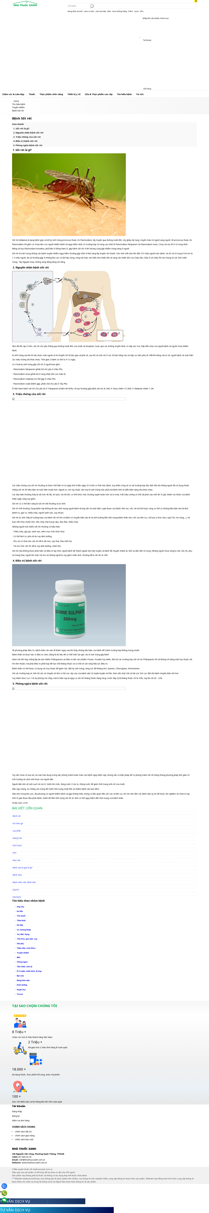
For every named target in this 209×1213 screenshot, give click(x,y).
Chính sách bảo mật (24, 1139)
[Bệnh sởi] (18, 812)
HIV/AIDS (17, 897)
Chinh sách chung (23, 1126)
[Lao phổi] (18, 827)
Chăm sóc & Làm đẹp (13, 94)
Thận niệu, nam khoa (26, 948)
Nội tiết (20, 976)
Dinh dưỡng (22, 985)
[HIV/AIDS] (18, 893)
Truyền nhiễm (23, 953)
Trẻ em (20, 994)
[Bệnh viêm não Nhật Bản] (25, 879)
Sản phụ (20, 943)
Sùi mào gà (18, 823)
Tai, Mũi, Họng (23, 934)
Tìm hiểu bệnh (124, 94)
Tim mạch (21, 916)
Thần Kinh (21, 920)
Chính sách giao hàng (25, 1135)
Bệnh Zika (17, 874)
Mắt (18, 957)
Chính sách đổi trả (23, 1131)
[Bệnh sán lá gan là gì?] (24, 864)
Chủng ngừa (22, 962)
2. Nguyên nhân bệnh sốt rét (28, 132)
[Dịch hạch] (18, 842)
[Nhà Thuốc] (25, 6)
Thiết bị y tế (73, 94)
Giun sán (16, 860)
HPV (14, 852)
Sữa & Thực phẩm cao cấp (99, 94)
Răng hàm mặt (23, 980)
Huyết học (21, 989)
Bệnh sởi (17, 816)
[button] (140, 18)
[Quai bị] (17, 886)
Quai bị (16, 889)
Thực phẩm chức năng (51, 94)
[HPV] (16, 849)
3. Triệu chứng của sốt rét (27, 136)
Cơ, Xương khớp (24, 930)
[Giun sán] (18, 856)
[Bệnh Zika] (18, 871)
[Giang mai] (18, 834)
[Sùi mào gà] (19, 820)
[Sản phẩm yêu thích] (140, 36)
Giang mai (17, 838)
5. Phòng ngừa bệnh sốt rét (27, 145)
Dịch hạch (17, 845)
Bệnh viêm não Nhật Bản (24, 882)
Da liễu (20, 911)
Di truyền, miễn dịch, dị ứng (29, 971)
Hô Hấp (20, 925)
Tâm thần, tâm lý (24, 966)
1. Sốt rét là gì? (21, 128)
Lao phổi (16, 830)
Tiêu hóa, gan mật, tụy (27, 939)
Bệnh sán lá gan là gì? (23, 867)
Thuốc (32, 94)
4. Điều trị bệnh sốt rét (25, 141)
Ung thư (20, 906)
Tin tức (140, 94)
